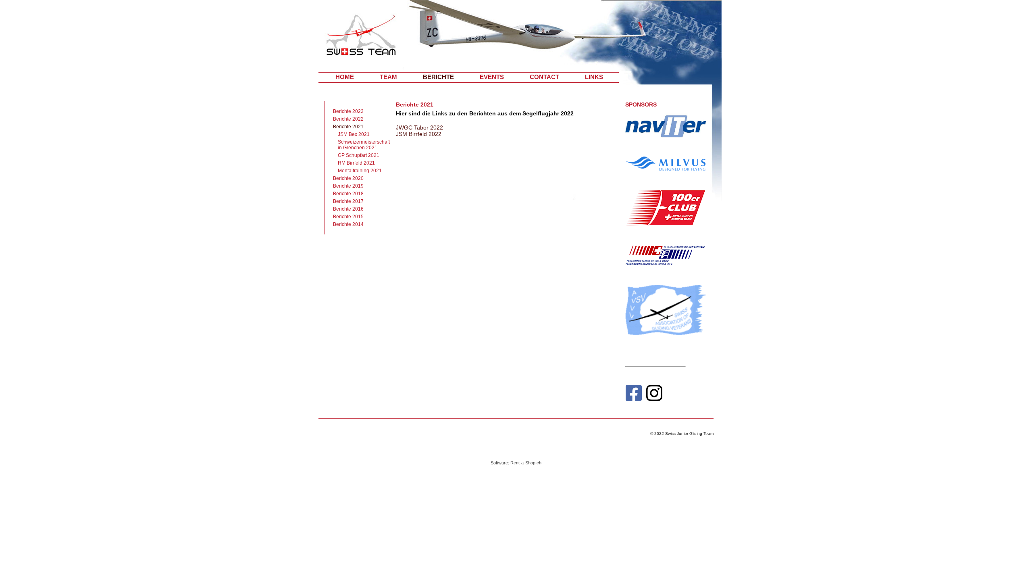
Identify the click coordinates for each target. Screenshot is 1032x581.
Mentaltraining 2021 (360, 170)
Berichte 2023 (348, 111)
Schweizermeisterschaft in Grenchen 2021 (362, 144)
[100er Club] (665, 224)
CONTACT (544, 76)
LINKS (594, 76)
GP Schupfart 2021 (358, 155)
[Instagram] (654, 395)
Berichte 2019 (348, 186)
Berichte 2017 (348, 201)
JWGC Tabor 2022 (419, 127)
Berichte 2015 (348, 216)
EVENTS (492, 76)
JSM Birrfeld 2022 (418, 134)
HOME (344, 76)
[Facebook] (633, 395)
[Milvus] (665, 168)
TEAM (388, 76)
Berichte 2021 (348, 127)
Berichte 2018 (348, 193)
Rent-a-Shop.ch (525, 462)
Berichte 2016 (348, 209)
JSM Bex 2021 (354, 134)
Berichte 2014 (348, 224)
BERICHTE (438, 76)
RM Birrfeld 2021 (356, 163)
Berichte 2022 (348, 119)
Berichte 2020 (348, 178)
